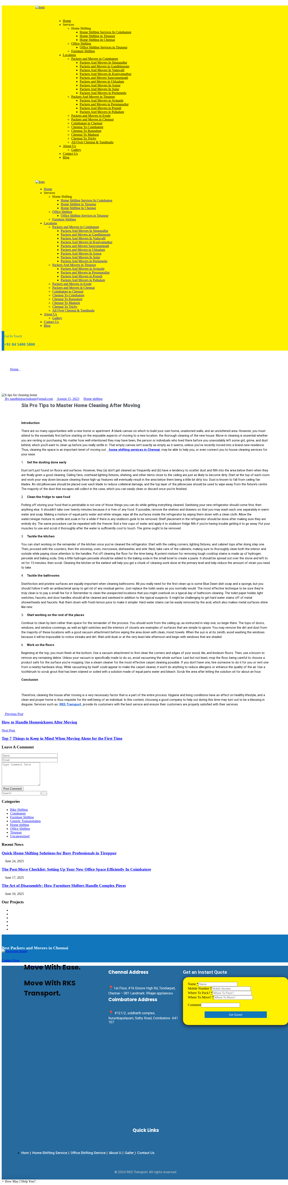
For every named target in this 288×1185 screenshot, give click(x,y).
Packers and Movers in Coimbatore (94, 59)
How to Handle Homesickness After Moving (39, 722)
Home (67, 21)
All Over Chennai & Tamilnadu (92, 142)
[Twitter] (54, 1012)
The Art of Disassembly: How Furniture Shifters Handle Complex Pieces (64, 885)
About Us (69, 146)
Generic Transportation (25, 821)
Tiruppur (16, 832)
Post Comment (12, 788)
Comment (194, 1005)
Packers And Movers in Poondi (100, 108)
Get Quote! (235, 1014)
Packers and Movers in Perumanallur (104, 104)
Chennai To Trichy (83, 138)
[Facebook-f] (41, 1012)
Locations (69, 55)
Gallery (76, 150)
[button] (18, 1181)
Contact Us (70, 153)
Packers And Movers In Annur (100, 85)
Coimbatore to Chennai (86, 123)
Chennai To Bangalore (86, 131)
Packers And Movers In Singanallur (103, 62)
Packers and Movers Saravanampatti (104, 77)
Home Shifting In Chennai (97, 40)
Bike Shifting (19, 809)
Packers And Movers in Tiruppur (93, 96)
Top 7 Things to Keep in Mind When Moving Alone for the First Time (62, 738)
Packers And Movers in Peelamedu (103, 93)
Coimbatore (18, 813)
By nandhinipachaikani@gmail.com (28, 399)
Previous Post (13, 714)
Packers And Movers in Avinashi (101, 100)
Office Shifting (81, 43)
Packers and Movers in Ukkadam (102, 81)
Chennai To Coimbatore (87, 127)
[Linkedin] (79, 1012)
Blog (66, 157)
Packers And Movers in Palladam (102, 112)
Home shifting (92, 399)
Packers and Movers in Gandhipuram (104, 66)
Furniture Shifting (83, 51)
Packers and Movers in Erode (90, 115)
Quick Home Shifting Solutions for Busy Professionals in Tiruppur (59, 853)
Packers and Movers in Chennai (92, 119)
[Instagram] (66, 1012)
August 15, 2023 (67, 399)
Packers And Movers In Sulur (99, 89)
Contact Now (11, 960)
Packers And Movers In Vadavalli (102, 70)
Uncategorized (20, 836)
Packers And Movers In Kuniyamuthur (105, 74)
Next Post (9, 730)
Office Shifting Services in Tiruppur (103, 47)
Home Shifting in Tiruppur (97, 36)
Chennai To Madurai (85, 134)
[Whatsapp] (29, 1012)
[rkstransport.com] (40, 7)
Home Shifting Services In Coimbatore (105, 32)
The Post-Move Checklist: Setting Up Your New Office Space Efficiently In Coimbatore (76, 869)
